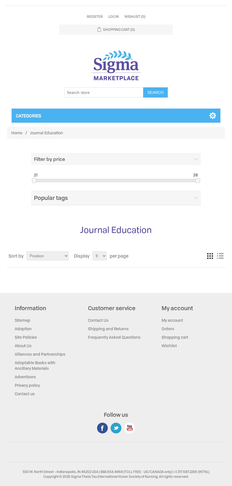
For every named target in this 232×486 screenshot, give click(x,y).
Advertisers (25, 376)
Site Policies (26, 337)
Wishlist (169, 345)
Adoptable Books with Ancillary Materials (35, 365)
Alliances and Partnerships (40, 354)
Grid (210, 255)
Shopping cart (175, 337)
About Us (23, 345)
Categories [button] (28, 115)
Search (155, 92)
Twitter (116, 428)
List (220, 255)
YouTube (129, 428)
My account (172, 320)
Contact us (25, 393)
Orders (168, 328)
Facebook (102, 428)
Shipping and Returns (108, 328)
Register (95, 16)
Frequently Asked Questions (114, 337)
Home (16, 132)
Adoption (23, 328)
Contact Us (98, 320)
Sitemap (22, 320)
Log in (113, 16)
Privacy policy (27, 385)
